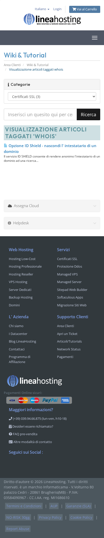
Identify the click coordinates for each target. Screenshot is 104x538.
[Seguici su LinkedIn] (43, 466)
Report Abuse (17, 528)
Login (57, 9)
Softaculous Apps (70, 297)
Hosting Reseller (21, 274)
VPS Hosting (18, 282)
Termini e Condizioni (23, 506)
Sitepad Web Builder (72, 289)
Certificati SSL (67, 258)
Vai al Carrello (86, 9)
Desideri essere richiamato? (32, 426)
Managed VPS (67, 274)
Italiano (41, 9)
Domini (14, 305)
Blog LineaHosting (22, 341)
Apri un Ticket (67, 333)
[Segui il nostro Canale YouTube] (33, 466)
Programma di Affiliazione (19, 359)
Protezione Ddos (69, 266)
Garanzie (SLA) (78, 506)
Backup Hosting (21, 297)
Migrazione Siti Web (72, 305)
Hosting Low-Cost (22, 258)
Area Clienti (12, 65)
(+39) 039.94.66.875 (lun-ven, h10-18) (39, 418)
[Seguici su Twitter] (23, 466)
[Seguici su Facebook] (13, 466)
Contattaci (16, 349)
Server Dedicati (20, 289)
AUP (53, 506)
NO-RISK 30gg (18, 517)
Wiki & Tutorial (37, 65)
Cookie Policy (81, 517)
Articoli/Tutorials (69, 341)
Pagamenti (65, 356)
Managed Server (69, 282)
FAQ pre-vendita (24, 434)
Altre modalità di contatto (32, 442)
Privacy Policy (50, 517)
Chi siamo (16, 326)
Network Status (69, 349)
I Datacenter (18, 333)
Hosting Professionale (25, 266)
